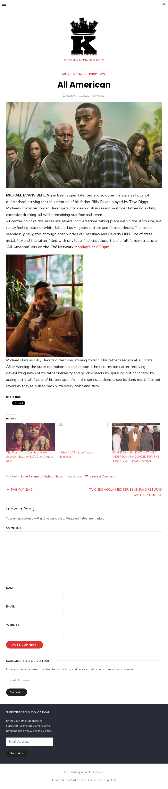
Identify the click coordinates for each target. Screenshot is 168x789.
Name (10, 588)
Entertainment (73, 73)
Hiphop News (96, 73)
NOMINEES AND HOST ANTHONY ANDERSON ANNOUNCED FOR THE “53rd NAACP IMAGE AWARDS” (135, 457)
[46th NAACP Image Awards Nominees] (83, 437)
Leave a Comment (103, 476)
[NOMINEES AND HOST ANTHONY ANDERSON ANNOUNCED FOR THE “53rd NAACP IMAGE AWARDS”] (136, 437)
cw (80, 476)
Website (12, 625)
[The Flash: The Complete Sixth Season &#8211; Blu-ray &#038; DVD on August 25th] (30, 437)
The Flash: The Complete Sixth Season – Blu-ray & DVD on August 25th (29, 457)
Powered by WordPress (67, 780)
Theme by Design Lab (101, 780)
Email (10, 607)
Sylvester (99, 96)
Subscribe (16, 692)
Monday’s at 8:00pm (91, 246)
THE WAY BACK (22, 490)
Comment (15, 528)
